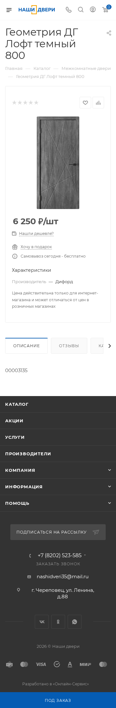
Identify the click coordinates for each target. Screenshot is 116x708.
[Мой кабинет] (93, 10)
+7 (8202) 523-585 (60, 555)
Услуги (15, 437)
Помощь (17, 503)
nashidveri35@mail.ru (63, 576)
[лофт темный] (58, 162)
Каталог (17, 404)
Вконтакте (42, 622)
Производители (28, 453)
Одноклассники (58, 622)
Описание (26, 345)
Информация (24, 486)
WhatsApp (75, 622)
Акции (14, 420)
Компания (20, 470)
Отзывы (69, 345)
